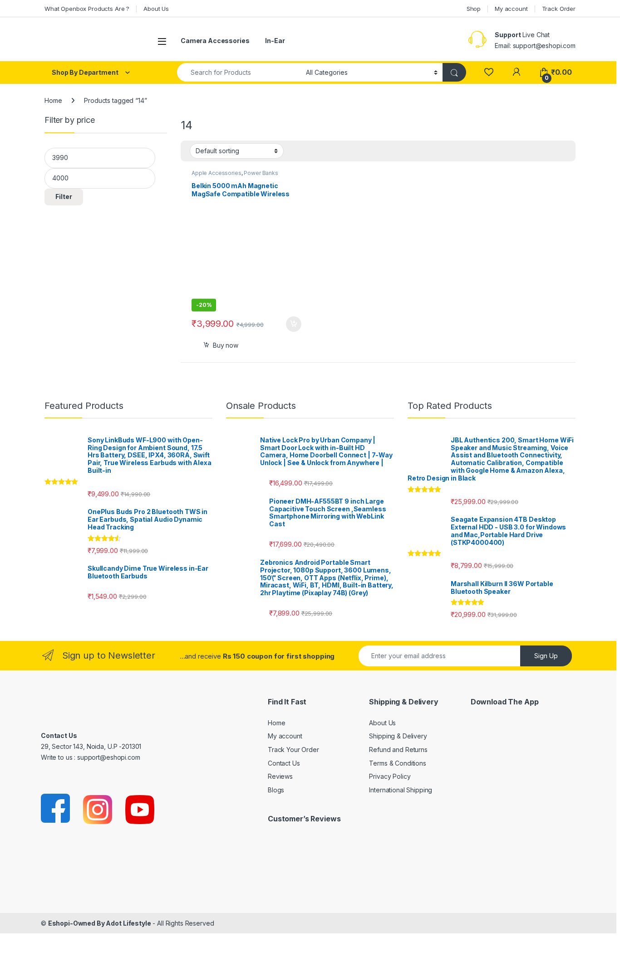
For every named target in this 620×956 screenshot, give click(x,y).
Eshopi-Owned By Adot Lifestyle (99, 923)
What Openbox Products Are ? (86, 8)
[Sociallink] (56, 809)
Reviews (280, 776)
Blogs (276, 790)
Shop (474, 8)
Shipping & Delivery (398, 736)
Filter (63, 196)
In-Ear (275, 40)
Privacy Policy (389, 776)
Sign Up (546, 656)
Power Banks (261, 173)
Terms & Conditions (397, 763)
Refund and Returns (398, 749)
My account (511, 8)
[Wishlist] (488, 72)
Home (53, 100)
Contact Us (284, 763)
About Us (156, 8)
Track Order (559, 8)
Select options (290, 324)
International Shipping (400, 790)
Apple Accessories (216, 173)
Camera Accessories (215, 40)
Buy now (225, 345)
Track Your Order (293, 749)
